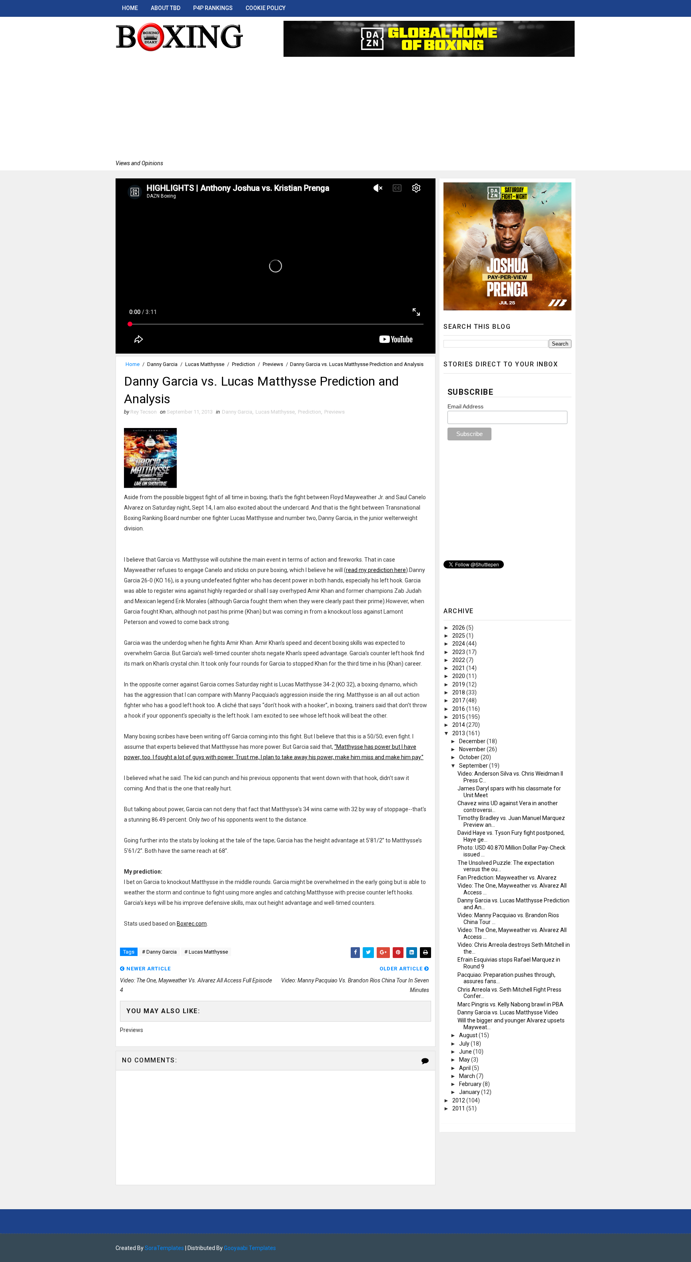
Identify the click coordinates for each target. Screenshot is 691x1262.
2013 (459, 733)
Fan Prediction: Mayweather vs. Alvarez (507, 877)
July (465, 1043)
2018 (459, 692)
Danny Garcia (162, 364)
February (471, 1084)
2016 (459, 709)
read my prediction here (376, 570)
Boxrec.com (192, 923)
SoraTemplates (164, 1248)
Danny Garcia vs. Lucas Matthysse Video (507, 1012)
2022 (459, 660)
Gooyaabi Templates (250, 1248)
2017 (459, 700)
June (466, 1051)
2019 (459, 684)
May (465, 1059)
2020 (459, 676)
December (473, 741)
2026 (459, 627)
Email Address (465, 406)
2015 (459, 717)
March (467, 1076)
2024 (459, 643)
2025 (459, 635)
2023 (459, 652)
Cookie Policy (266, 8)
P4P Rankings (213, 8)
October (470, 757)
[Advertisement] (180, 106)
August (469, 1035)
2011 (459, 1108)
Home (130, 8)
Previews (273, 364)
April (465, 1068)
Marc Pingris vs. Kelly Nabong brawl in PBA (510, 1004)
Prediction (243, 364)
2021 (459, 668)
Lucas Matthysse (204, 364)
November (473, 749)
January (470, 1092)
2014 (459, 725)
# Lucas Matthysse (206, 952)
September (474, 765)
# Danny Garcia (159, 952)
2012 (459, 1100)
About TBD (165, 8)
